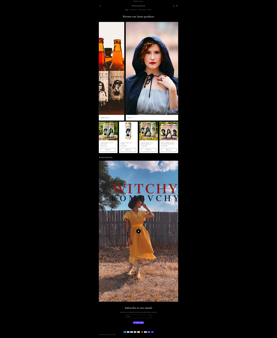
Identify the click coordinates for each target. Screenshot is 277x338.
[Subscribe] (149, 316)
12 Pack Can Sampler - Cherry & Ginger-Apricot (106, 143)
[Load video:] (138, 231)
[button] (100, 5)
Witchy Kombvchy (105, 334)
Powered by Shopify (112, 334)
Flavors (129, 117)
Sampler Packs (104, 117)
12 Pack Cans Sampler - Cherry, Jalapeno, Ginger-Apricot (147, 143)
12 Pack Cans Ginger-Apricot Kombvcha (126, 143)
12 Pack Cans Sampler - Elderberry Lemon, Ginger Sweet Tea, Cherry (168, 143)
